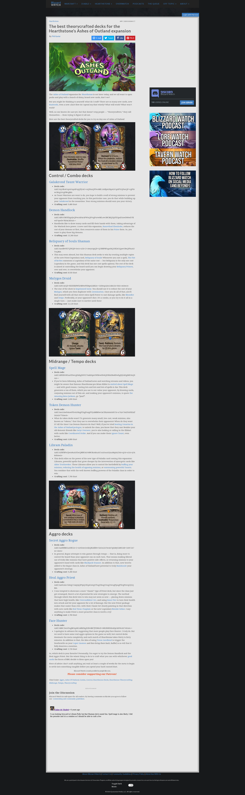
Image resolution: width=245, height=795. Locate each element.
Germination (98, 292)
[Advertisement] (173, 36)
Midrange (53, 683)
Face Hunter (58, 621)
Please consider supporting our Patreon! (92, 674)
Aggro (61, 680)
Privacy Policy (138, 774)
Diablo (85, 4)
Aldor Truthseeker (62, 464)
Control (89, 680)
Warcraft (70, 4)
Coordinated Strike (77, 433)
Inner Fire (111, 600)
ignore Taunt (118, 433)
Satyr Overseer (83, 430)
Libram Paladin (61, 445)
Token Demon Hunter (65, 405)
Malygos (58, 292)
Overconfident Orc (88, 600)
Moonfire (130, 295)
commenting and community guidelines (68, 699)
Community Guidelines (122, 774)
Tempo (60, 683)
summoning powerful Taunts (117, 467)
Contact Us (106, 774)
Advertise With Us (153, 774)
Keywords (53, 105)
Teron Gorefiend (104, 640)
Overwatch (122, 4)
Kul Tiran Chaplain (82, 609)
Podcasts (138, 4)
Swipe (61, 298)
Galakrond (64, 201)
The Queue (154, 4)
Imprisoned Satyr (83, 289)
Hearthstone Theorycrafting (120, 680)
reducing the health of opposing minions (82, 467)
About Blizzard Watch (91, 774)
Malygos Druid (60, 278)
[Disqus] (92, 737)
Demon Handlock (62, 210)
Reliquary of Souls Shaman (69, 241)
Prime (116, 229)
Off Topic (169, 4)
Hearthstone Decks (100, 680)
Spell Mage (57, 368)
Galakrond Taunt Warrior (68, 182)
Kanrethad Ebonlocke (112, 226)
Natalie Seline (118, 609)
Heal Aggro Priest (62, 577)
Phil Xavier (56, 36)
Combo (82, 680)
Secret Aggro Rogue (63, 540)
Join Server (186, 102)
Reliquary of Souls (93, 258)
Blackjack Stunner (92, 563)
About (184, 4)
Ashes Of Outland (72, 680)
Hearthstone (103, 4)
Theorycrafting (70, 683)
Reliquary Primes (125, 267)
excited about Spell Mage (121, 384)
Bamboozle (122, 566)
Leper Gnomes (79, 643)
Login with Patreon (190, 15)
